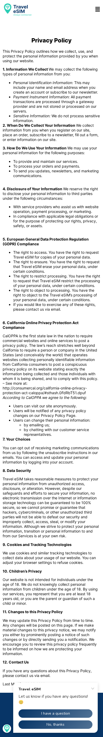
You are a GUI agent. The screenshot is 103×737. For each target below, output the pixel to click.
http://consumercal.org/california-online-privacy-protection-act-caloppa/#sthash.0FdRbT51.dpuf (45, 390)
